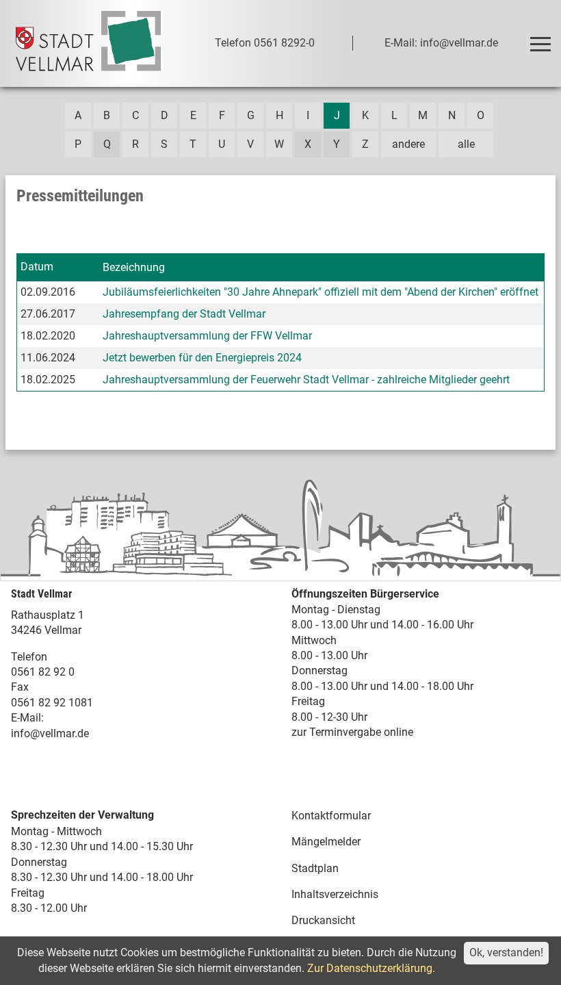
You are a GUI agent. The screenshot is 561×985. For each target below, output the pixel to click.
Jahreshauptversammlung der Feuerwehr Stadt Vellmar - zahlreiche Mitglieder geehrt (306, 379)
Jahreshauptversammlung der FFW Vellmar (207, 335)
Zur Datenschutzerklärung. (371, 968)
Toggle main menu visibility (540, 43)
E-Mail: (27, 717)
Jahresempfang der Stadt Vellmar (184, 313)
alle (466, 144)
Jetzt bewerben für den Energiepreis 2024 (202, 357)
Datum (37, 266)
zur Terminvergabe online (352, 732)
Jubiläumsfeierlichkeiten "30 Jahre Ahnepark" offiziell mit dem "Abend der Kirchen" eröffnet (320, 291)
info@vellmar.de (50, 733)
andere (408, 144)
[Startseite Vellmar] (88, 43)
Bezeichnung (134, 267)
